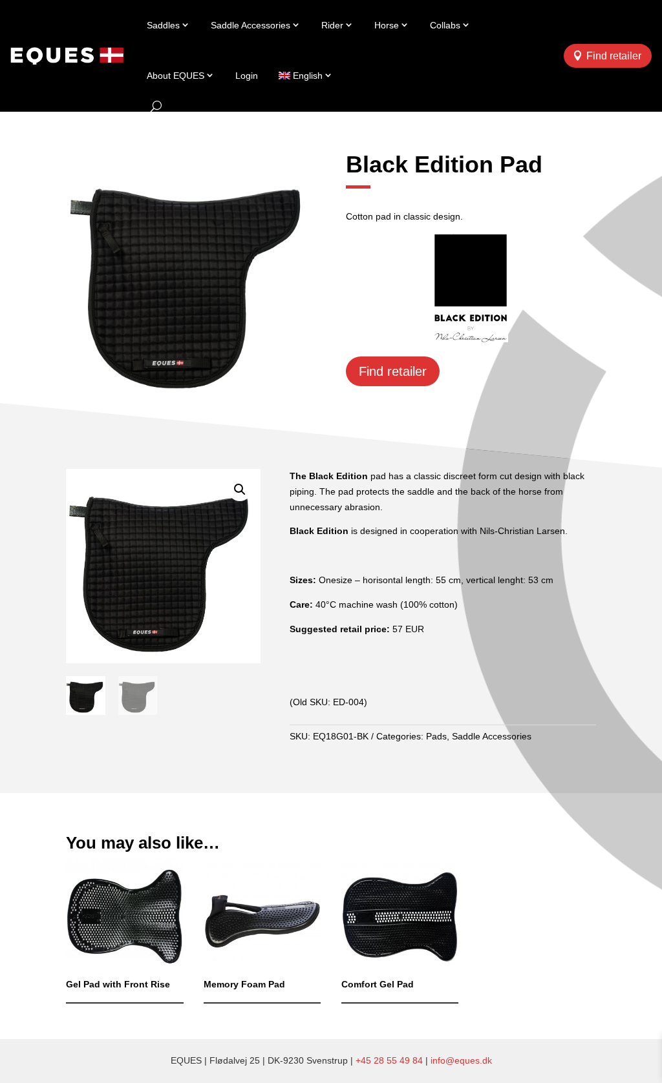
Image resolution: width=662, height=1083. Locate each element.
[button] (239, 489)
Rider (332, 25)
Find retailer (613, 55)
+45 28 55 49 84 (389, 1060)
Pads (436, 736)
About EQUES (175, 75)
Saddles (163, 25)
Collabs (445, 25)
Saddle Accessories (250, 25)
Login (246, 75)
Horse (386, 25)
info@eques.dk (461, 1060)
